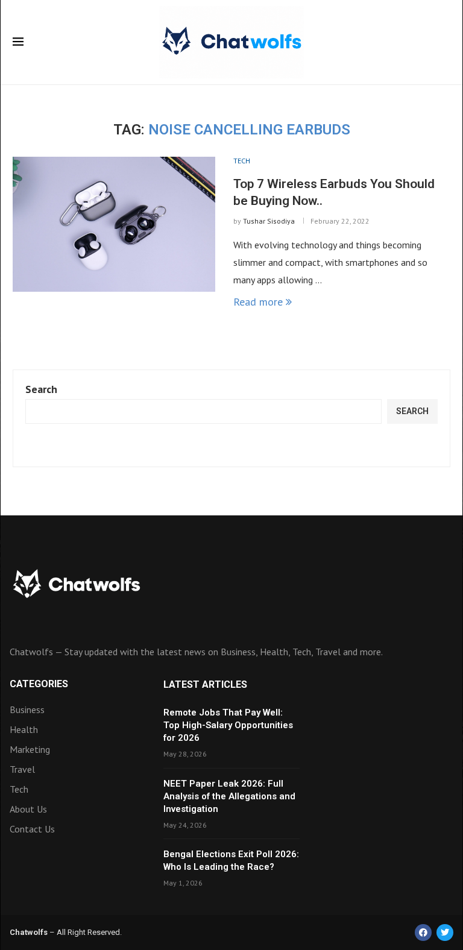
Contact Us (32, 829)
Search (41, 389)
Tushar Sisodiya (269, 220)
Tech (19, 789)
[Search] (444, 43)
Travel (22, 769)
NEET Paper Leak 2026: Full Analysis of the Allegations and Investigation (229, 796)
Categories (39, 684)
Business (27, 709)
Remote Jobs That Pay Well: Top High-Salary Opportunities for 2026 (228, 725)
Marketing (30, 749)
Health (24, 729)
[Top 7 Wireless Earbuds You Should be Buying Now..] (114, 224)
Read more (258, 302)
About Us (28, 809)
